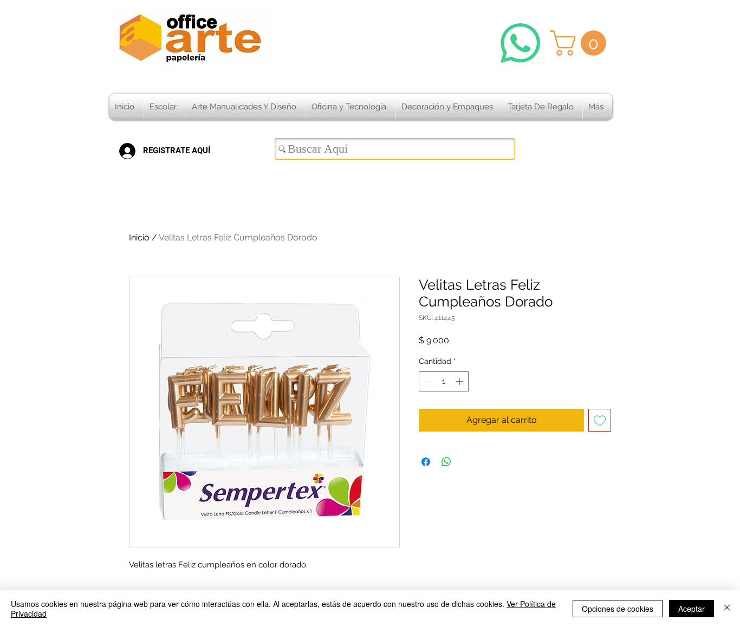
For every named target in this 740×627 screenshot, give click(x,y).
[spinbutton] (443, 381)
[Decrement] (427, 381)
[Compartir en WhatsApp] (446, 461)
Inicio (139, 237)
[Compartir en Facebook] (425, 461)
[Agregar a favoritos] (599, 420)
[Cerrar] (726, 608)
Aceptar (691, 608)
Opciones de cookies (617, 608)
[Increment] (460, 381)
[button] (581, 43)
